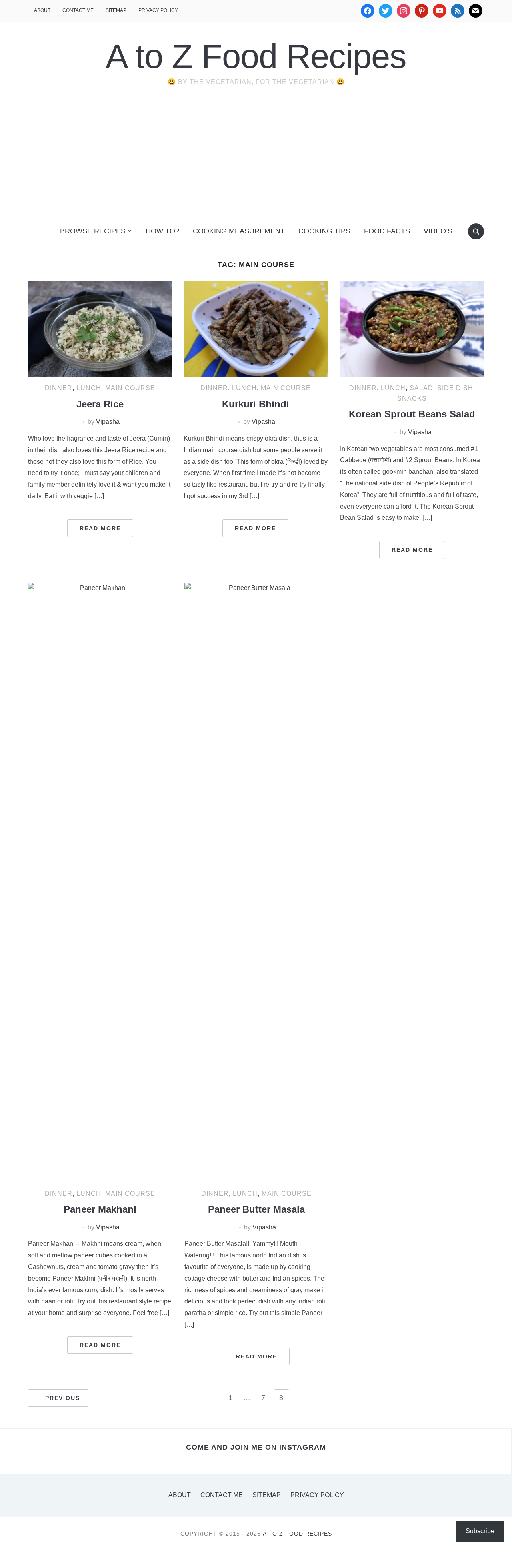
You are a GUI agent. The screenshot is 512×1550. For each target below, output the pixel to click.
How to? (162, 231)
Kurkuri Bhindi (255, 404)
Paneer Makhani (100, 1209)
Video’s (438, 231)
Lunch (88, 388)
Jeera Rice (100, 404)
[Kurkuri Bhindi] (256, 328)
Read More (100, 528)
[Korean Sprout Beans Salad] (412, 328)
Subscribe (480, 1531)
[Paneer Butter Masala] (256, 882)
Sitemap (116, 10)
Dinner (58, 388)
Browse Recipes (93, 231)
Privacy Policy (158, 10)
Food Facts (387, 231)
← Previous (58, 1398)
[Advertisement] (256, 157)
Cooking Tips (324, 231)
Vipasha (108, 421)
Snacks (412, 398)
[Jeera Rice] (100, 328)
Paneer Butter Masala (256, 1209)
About (42, 10)
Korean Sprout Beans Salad (412, 414)
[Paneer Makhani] (100, 882)
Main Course (130, 388)
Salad (421, 388)
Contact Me (78, 10)
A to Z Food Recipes (256, 56)
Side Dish (455, 388)
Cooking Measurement (239, 231)
